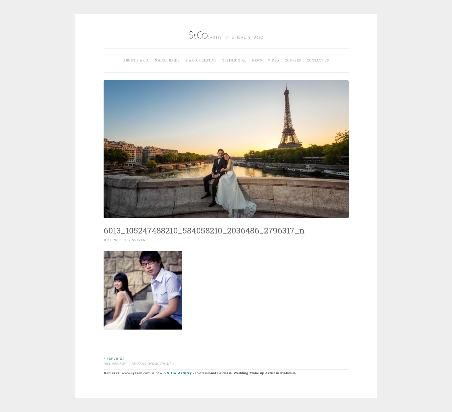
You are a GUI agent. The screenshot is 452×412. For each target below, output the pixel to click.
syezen (139, 240)
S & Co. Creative (201, 60)
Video (273, 60)
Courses (293, 60)
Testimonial (234, 60)
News (257, 60)
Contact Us (318, 60)
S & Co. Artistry (177, 373)
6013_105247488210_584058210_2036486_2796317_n (139, 361)
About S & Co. (136, 60)
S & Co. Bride (167, 60)
